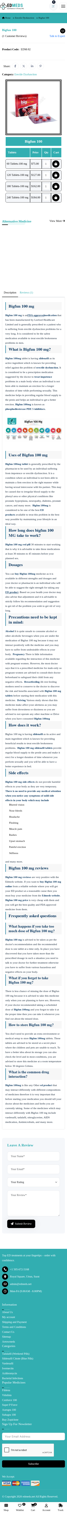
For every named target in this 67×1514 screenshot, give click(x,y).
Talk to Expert (57, 36)
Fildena (6, 1390)
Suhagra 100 (9, 1414)
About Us (7, 1312)
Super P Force (9, 1404)
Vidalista (7, 1395)
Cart (33, 1507)
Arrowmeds (8, 1341)
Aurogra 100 (9, 1409)
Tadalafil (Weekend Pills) (15, 1353)
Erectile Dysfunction (24, 18)
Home (8, 18)
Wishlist (20, 1507)
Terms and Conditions (14, 1327)
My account (8, 1317)
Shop (6, 1510)
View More (56, 220)
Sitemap (6, 1336)
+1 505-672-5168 (19, 1269)
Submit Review (23, 1223)
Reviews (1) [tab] (26, 292)
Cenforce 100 (9, 1400)
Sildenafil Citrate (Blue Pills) (17, 1358)
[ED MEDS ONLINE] (12, 6)
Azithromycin (9, 1373)
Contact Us (8, 1331)
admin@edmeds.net (20, 1284)
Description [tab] (10, 292)
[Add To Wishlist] (62, 30)
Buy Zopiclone (10, 1419)
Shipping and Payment (14, 1322)
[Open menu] (63, 6)
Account (46, 1510)
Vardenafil (7, 1363)
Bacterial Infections (12, 1378)
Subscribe (33, 1463)
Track (60, 1510)
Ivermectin (8, 1368)
